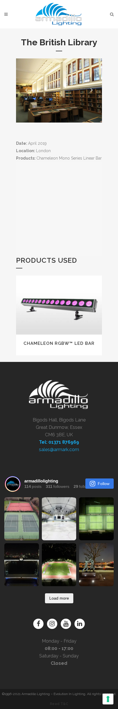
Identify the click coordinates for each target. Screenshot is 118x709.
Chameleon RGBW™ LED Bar (59, 343)
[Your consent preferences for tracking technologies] (108, 699)
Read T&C (59, 704)
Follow (103, 483)
